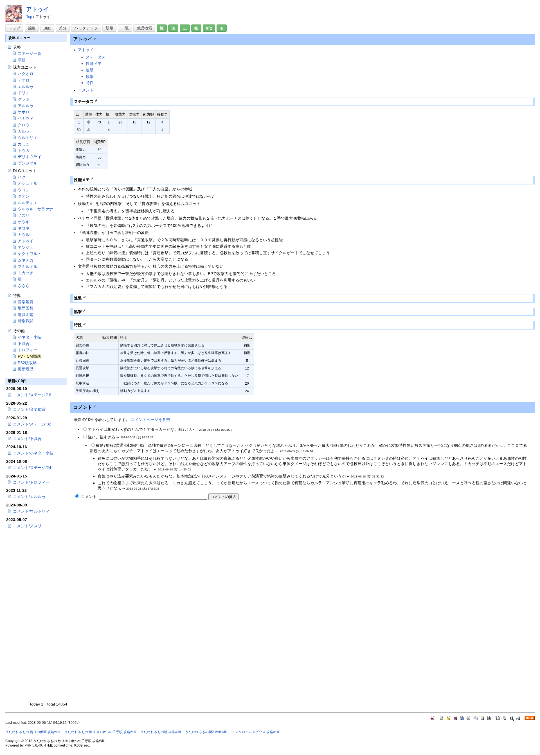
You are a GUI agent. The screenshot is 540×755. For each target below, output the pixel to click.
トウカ (24, 150)
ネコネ (24, 228)
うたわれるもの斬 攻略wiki (160, 732)
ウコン (24, 190)
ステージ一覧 (29, 53)
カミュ (24, 144)
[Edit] (95, 38)
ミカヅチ (25, 273)
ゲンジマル (27, 163)
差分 (63, 28)
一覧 (125, 28)
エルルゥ (25, 86)
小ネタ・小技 (29, 337)
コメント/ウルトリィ (31, 511)
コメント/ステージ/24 (32, 467)
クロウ (24, 125)
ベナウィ (25, 118)
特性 (90, 82)
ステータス (95, 57)
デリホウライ (29, 156)
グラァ (24, 99)
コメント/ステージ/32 (32, 424)
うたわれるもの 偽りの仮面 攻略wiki (32, 732)
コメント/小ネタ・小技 (33, 453)
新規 (109, 28)
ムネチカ (25, 260)
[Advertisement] (119, 549)
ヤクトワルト (29, 253)
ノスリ (24, 215)
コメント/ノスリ (27, 526)
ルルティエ (27, 202)
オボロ (24, 112)
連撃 (90, 70)
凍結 (47, 28)
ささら (24, 285)
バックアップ (86, 28)
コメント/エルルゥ (29, 496)
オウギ (24, 222)
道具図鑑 (25, 314)
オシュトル (27, 183)
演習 (22, 60)
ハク (22, 177)
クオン (24, 196)
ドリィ (24, 93)
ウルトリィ (27, 137)
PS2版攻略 (27, 362)
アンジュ (25, 247)
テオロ (24, 80)
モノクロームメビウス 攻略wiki (255, 732)
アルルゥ (25, 105)
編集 (32, 28)
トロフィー (27, 350)
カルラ (24, 131)
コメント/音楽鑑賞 (29, 409)
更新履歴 (25, 369)
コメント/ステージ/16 (32, 395)
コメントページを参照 (150, 419)
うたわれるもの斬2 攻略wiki (206, 732)
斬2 (209, 28)
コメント (86, 90)
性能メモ (94, 63)
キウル (24, 234)
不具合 (24, 343)
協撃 (90, 76)
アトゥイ (37, 9)
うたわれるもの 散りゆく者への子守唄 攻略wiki (100, 732)
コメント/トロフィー (31, 482)
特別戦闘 (25, 321)
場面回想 (25, 308)
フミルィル (27, 266)
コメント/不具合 (27, 438)
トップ (14, 28)
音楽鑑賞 (25, 301)
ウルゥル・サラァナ (35, 209)
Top (29, 17)
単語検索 (144, 28)
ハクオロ (25, 73)
